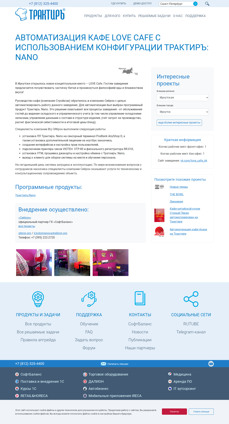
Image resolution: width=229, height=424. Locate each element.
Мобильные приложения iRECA (115, 396)
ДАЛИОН (96, 381)
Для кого (112, 16)
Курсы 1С (28, 388)
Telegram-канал (191, 332)
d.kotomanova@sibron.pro (50, 233)
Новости (140, 332)
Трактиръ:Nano (25, 195)
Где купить (118, 3)
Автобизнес (98, 388)
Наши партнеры (140, 348)
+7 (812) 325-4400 (43, 3)
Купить (129, 16)
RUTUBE (191, 324)
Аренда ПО (183, 381)
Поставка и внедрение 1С (42, 381)
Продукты (93, 16)
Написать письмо (118, 364)
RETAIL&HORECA (34, 396)
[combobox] (178, 3)
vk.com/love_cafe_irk (194, 160)
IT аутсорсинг (185, 388)
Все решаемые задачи (38, 332)
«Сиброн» (24, 217)
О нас (178, 16)
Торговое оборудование (108, 374)
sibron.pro (24, 233)
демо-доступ (142, 3)
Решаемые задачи (154, 16)
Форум (89, 348)
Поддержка (195, 16)
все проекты (26, 226)
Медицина (182, 374)
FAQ (89, 332)
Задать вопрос (89, 339)
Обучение (89, 324)
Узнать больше (201, 411)
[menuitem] (118, 4)
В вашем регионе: (166, 91)
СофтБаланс (140, 324)
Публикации (140, 339)
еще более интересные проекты (179, 122)
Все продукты (38, 324)
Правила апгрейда (38, 339)
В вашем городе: (165, 105)
